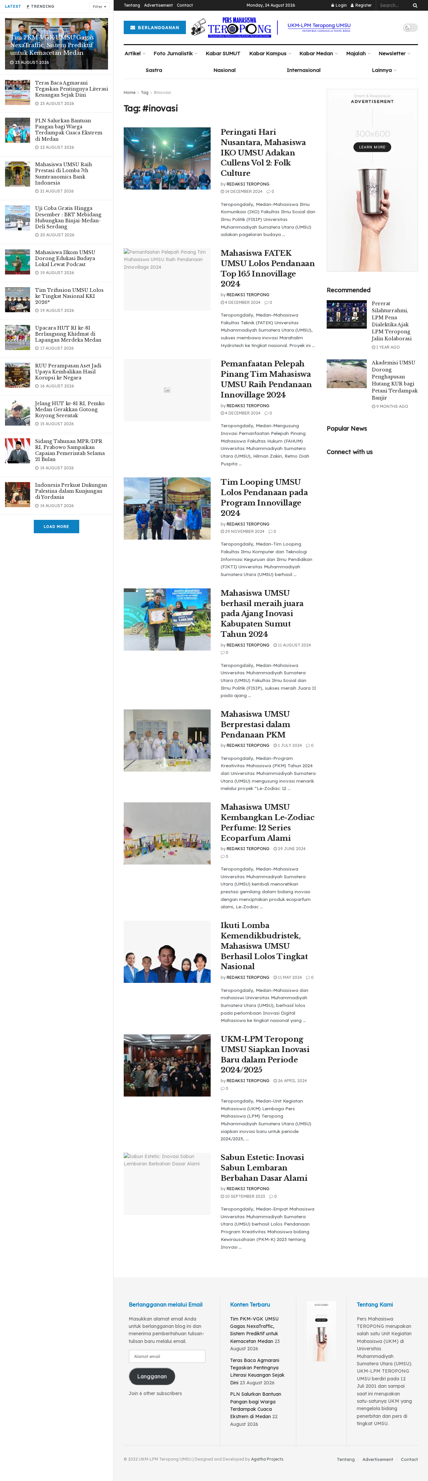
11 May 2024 (289, 977)
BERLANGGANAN (157, 27)
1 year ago (387, 347)
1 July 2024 (289, 745)
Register (363, 5)
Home (129, 92)
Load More (56, 526)
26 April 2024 (292, 1080)
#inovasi (162, 92)
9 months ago (391, 406)
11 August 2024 (294, 645)
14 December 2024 (243, 191)
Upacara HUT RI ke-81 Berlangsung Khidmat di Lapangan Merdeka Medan (68, 334)
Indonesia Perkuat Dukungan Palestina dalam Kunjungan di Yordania (71, 491)
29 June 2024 (291, 848)
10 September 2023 (244, 1196)
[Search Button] (414, 5)
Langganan (152, 1376)
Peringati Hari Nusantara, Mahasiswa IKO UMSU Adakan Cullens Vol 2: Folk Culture (263, 153)
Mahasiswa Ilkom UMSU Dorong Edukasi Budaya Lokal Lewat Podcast (65, 258)
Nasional (225, 70)
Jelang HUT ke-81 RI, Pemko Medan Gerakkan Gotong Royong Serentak (70, 410)
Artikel (133, 53)
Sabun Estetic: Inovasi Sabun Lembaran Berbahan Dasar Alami (264, 1168)
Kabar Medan (316, 53)
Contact (185, 5)
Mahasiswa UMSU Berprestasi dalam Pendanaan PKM (255, 724)
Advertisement (158, 5)
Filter (97, 6)
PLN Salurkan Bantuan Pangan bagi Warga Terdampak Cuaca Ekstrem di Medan (68, 130)
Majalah (356, 53)
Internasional (304, 70)
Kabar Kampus (268, 53)
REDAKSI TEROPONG (248, 184)
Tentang (132, 5)
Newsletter (392, 53)
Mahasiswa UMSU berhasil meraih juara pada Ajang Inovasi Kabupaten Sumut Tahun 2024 (262, 614)
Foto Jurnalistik (173, 53)
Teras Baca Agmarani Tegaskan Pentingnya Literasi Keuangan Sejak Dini (71, 89)
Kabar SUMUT (223, 53)
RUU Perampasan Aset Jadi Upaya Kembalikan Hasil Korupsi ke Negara (68, 372)
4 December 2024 (242, 302)
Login (341, 5)
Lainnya (382, 70)
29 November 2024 (244, 531)
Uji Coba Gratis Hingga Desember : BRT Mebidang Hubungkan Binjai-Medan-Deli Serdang (68, 217)
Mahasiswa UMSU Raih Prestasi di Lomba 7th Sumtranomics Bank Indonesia (63, 173)
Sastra (154, 70)
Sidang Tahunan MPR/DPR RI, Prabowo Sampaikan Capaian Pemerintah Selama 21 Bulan (70, 450)
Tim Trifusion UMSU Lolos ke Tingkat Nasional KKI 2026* (69, 296)
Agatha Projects (267, 1459)
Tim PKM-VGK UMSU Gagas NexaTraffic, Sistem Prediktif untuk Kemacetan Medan (52, 45)
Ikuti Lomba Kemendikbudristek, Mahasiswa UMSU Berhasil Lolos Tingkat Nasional (264, 946)
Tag (144, 92)
